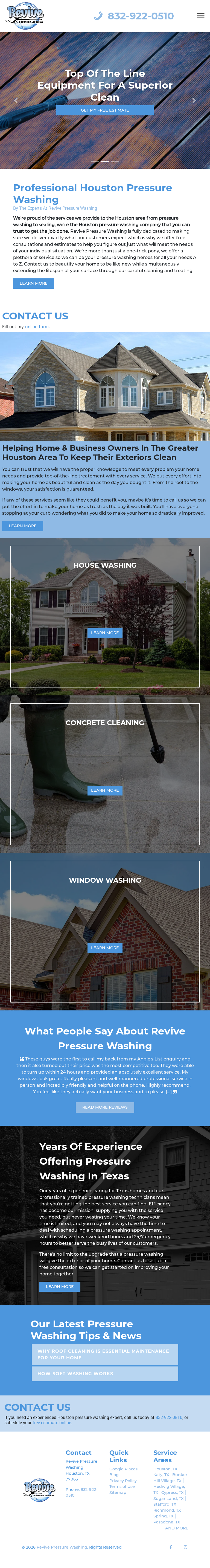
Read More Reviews (105, 1100)
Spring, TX (163, 1509)
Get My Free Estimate (105, 104)
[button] (15, 100)
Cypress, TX (172, 1486)
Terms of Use (122, 1479)
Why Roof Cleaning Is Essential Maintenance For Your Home (103, 1348)
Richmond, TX (167, 1503)
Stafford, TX (164, 1497)
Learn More (34, 283)
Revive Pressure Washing (62, 1540)
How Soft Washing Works (75, 1367)
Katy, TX (161, 1468)
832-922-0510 (139, 16)
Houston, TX (165, 1462)
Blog (114, 1468)
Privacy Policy (123, 1474)
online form (37, 326)
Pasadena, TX (166, 1515)
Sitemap (117, 1486)
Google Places (123, 1462)
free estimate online (52, 1416)
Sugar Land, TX (168, 1492)
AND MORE (176, 1521)
